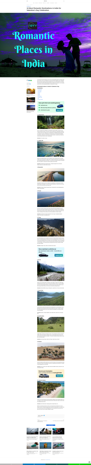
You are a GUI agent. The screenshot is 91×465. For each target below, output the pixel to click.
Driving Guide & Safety (29, 449)
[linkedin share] (28, 80)
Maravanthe (39, 91)
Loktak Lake (39, 90)
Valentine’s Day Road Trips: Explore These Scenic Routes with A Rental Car (30, 112)
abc (38, 98)
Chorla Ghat (39, 96)
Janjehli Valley (40, 97)
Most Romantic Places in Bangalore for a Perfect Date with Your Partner (31, 95)
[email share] (27, 80)
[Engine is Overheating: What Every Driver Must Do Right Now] (45, 431)
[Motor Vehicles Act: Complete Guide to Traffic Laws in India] (32, 445)
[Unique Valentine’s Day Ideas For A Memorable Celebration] (31, 99)
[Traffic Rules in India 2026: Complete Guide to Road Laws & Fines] (45, 445)
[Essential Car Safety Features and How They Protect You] (58, 445)
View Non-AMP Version (47, 459)
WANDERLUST (29, 6)
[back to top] (89, 462)
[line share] (31, 80)
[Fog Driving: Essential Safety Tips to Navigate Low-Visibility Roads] (32, 431)
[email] (11, 464)
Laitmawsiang (40, 89)
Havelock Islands (40, 99)
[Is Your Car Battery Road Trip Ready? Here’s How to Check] (58, 431)
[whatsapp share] (57, 464)
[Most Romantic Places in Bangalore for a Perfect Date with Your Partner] (31, 91)
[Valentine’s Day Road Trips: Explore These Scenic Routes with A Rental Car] (31, 107)
